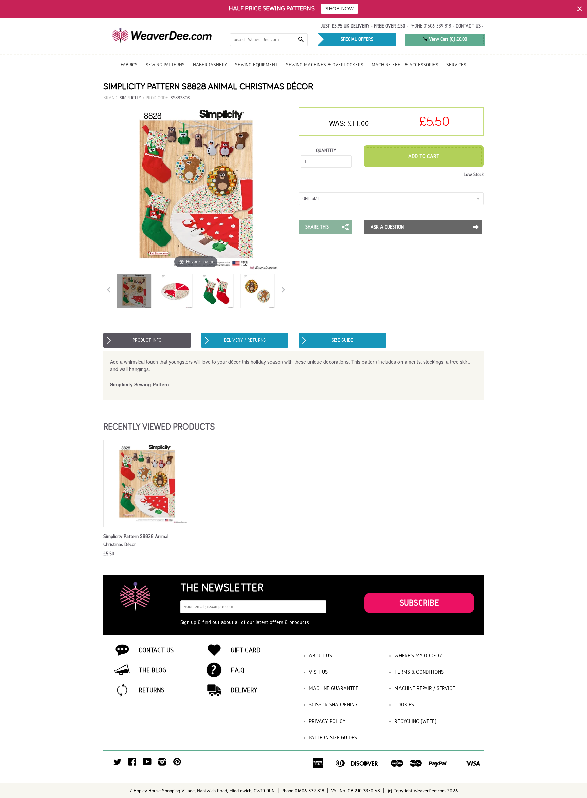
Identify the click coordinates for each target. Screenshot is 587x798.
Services (456, 64)
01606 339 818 (437, 26)
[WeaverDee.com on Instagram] (162, 763)
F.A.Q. (238, 670)
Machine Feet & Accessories (405, 64)
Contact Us (156, 650)
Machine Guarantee (333, 688)
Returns (151, 690)
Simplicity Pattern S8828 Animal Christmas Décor (135, 540)
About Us (320, 655)
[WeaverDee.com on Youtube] (147, 763)
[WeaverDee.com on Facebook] (132, 763)
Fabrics (129, 64)
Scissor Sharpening (333, 704)
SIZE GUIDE (342, 340)
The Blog (152, 670)
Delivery (244, 690)
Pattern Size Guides (333, 737)
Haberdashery (210, 64)
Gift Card (246, 650)
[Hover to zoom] (196, 188)
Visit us (318, 672)
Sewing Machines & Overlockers (324, 64)
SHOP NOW (339, 9)
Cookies (404, 704)
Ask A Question (387, 227)
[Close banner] (579, 9)
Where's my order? (418, 655)
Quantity (326, 150)
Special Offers (357, 39)
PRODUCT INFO (146, 340)
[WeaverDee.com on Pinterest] (177, 763)
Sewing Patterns (165, 64)
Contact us (468, 26)
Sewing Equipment (256, 64)
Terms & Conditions (419, 672)
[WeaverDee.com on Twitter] (117, 763)
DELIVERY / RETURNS (245, 340)
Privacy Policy (327, 721)
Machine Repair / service (424, 688)
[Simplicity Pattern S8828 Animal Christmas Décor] (134, 291)
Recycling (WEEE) (415, 721)
